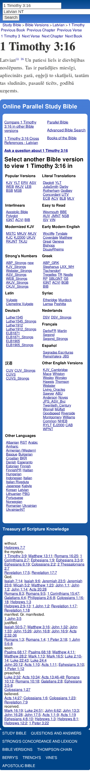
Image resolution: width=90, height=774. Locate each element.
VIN (52, 220)
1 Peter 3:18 (57, 639)
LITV (65, 194)
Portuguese (14, 498)
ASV (32, 183)
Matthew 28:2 (15, 656)
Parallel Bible (57, 122)
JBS (66, 356)
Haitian (28, 470)
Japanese (13, 486)
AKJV (19, 187)
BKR (23, 458)
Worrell (48, 409)
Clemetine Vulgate (19, 304)
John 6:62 (53, 710)
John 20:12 (13, 665)
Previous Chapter (41, 30)
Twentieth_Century (57, 405)
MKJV (22, 233)
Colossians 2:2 (44, 564)
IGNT (10, 220)
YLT (17, 183)
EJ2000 (58, 425)
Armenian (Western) (21, 450)
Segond (48, 335)
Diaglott (48, 183)
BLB (63, 198)
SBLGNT (56, 278)
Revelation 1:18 (17, 610)
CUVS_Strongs (17, 378)
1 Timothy (77, 25)
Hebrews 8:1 (67, 719)
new (30, 263)
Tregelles (50, 274)
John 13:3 (71, 710)
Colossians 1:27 (17, 690)
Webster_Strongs (19, 271)
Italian (27, 478)
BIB (27, 220)
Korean (11, 490)
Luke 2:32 (12, 677)
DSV (46, 317)
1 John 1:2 (40, 606)
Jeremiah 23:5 (53, 581)
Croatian (12, 458)
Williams (69, 417)
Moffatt (60, 409)
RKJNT (11, 241)
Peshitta (60, 304)
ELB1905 (13, 341)
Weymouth (51, 212)
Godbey (66, 190)
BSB (9, 190)
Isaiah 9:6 (32, 581)
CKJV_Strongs (17, 286)
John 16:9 (59, 631)
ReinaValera (52, 356)
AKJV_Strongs (17, 282)
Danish (11, 462)
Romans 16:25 (66, 556)
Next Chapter (52, 36)
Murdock (65, 300)
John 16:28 (13, 715)
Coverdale (50, 237)
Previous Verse (69, 30)
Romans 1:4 (35, 639)
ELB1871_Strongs (19, 337)
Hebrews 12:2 (15, 723)
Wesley (48, 378)
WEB (10, 187)
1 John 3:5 (12, 619)
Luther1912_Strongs (21, 329)
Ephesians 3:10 (71, 665)
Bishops (49, 245)
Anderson (50, 397)
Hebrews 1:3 (20, 602)
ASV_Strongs (16, 274)
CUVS (11, 374)
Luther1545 (14, 317)
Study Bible (12, 25)
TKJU (22, 241)
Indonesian (14, 478)
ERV (24, 183)
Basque (11, 454)
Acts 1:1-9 (50, 715)
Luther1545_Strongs (21, 321)
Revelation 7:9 (16, 702)
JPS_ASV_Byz (54, 401)
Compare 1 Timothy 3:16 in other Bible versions (20, 126)
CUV (9, 370)
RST (23, 442)
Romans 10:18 (27, 681)
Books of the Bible (62, 138)
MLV (70, 198)
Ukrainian (29, 505)
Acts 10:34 (31, 677)
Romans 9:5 (35, 593)
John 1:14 (19, 589)
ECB (46, 198)
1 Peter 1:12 (14, 669)
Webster (49, 385)
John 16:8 (41, 631)
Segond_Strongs (55, 339)
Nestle (68, 274)
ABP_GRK (51, 263)
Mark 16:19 (13, 710)
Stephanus (51, 267)
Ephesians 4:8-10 (18, 719)
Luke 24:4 (38, 660)
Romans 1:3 (14, 639)
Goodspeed (51, 413)
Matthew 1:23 (42, 585)
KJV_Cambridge (55, 370)
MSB (18, 190)
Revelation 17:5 (17, 573)
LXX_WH (67, 267)
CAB (69, 425)
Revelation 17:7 (44, 573)
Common (50, 421)
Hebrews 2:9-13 (17, 606)
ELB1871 (13, 333)
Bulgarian (25, 454)
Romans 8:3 (14, 593)
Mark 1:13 (36, 656)
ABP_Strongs (16, 263)
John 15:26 (22, 631)
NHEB (62, 421)
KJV (9, 183)
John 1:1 (62, 585)
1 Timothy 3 (10, 36)
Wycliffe (48, 233)
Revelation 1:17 (64, 606)
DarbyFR (49, 331)
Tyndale (61, 233)
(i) (17, 59)
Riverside (68, 413)
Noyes (63, 397)
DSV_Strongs (61, 317)
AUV (46, 216)
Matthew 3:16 (38, 627)
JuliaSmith (50, 187)
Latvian (59, 25)
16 (22, 59)
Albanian (12, 442)
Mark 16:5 (55, 656)
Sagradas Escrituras (58, 352)
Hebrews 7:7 (14, 548)
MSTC (11, 233)
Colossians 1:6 (36, 698)
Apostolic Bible (18, 766)
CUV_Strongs (25, 370)
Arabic (33, 442)
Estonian (12, 466)
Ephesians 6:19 (17, 564)
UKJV (31, 237)
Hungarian (13, 474)
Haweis (48, 382)
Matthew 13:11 (40, 556)
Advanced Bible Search (66, 130)
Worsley (61, 378)
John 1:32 (59, 627)
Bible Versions (37, 25)
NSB (65, 216)
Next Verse (31, 36)
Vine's (51, 758)
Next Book (73, 36)
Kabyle (27, 486)
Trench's (32, 758)
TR (60, 274)
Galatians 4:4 (15, 598)
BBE (63, 212)
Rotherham (51, 190)
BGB (65, 282)
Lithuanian (13, 494)
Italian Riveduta (17, 482)
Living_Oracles (54, 389)
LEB (28, 187)
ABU (59, 393)
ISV (45, 220)
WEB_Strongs (16, 278)
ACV (54, 198)
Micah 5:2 (21, 585)
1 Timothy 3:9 (15, 556)
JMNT (56, 216)
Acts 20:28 (38, 589)
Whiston (59, 374)
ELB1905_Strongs (19, 345)
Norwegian (14, 502)
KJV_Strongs (16, 267)
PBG (26, 494)
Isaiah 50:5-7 (15, 627)
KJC (9, 237)
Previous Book (13, 30)
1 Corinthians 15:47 (63, 593)
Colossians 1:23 (62, 698)
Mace (47, 374)
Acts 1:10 (32, 665)
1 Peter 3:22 (39, 723)
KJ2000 (19, 237)
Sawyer (48, 393)
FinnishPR (13, 470)
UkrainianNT (15, 509)
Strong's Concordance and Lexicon (39, 741)
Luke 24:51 (34, 710)
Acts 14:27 (13, 698)
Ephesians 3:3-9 (69, 560)
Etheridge (50, 300)
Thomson (62, 382)
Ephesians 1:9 (42, 560)
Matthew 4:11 (63, 652)
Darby (64, 187)
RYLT (47, 425)
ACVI (19, 220)
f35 (66, 278)
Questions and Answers (56, 733)
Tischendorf (51, 271)
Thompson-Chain (54, 749)
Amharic (12, 446)
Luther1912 (14, 325)
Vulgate (11, 300)
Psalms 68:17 (15, 652)
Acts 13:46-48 (53, 677)
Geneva (58, 241)
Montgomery (52, 417)
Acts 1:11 (49, 665)
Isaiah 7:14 (13, 581)
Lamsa (48, 304)
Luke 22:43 (19, 660)
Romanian (13, 505)
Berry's (10, 758)
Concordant (51, 194)
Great (47, 241)
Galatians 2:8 (52, 681)
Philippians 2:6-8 (41, 598)
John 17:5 (32, 715)
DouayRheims (53, 249)
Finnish (25, 466)
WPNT (48, 429)
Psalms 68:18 (39, 652)
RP (45, 278)
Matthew (65, 237)
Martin (62, 331)
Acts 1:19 (68, 715)
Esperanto (25, 462)
